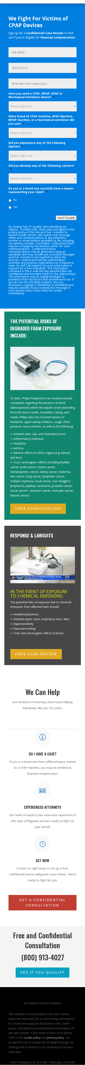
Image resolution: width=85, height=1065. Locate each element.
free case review (36, 654)
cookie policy (32, 1037)
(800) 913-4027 (42, 957)
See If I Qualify (66, 218)
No (15, 200)
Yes (15, 207)
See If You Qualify (42, 972)
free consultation (38, 509)
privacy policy (55, 1037)
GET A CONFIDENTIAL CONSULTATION (42, 902)
